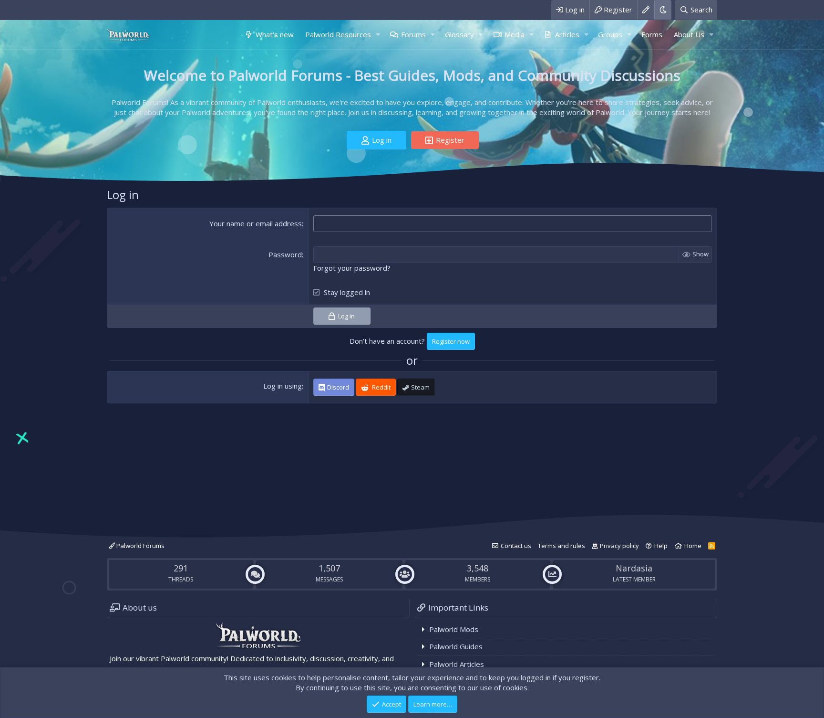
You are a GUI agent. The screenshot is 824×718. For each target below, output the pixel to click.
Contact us (516, 545)
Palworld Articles (456, 664)
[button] (377, 34)
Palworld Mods (453, 629)
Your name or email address (255, 223)
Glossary (459, 34)
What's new (275, 34)
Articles (567, 34)
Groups (610, 34)
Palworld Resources (338, 34)
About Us (689, 34)
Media (515, 34)
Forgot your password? (352, 268)
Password (285, 254)
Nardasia (634, 568)
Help (661, 545)
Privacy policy (619, 545)
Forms (651, 34)
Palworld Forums (140, 545)
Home (692, 545)
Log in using (282, 386)
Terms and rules (561, 545)
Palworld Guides (456, 646)
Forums (413, 34)
